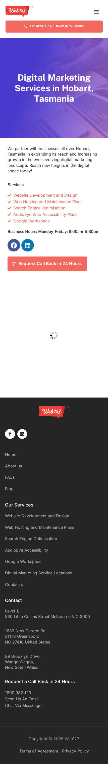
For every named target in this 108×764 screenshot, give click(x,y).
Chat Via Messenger (24, 705)
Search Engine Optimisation (31, 538)
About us (13, 465)
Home (10, 454)
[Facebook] (14, 245)
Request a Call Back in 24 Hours (40, 681)
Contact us (15, 584)
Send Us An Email (22, 698)
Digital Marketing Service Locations (38, 572)
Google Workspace (23, 561)
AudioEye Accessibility (26, 550)
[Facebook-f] (10, 434)
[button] (96, 12)
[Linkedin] (27, 245)
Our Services (19, 504)
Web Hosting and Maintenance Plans (39, 527)
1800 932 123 (18, 692)
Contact (13, 600)
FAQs (10, 477)
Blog (9, 488)
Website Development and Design (37, 515)
